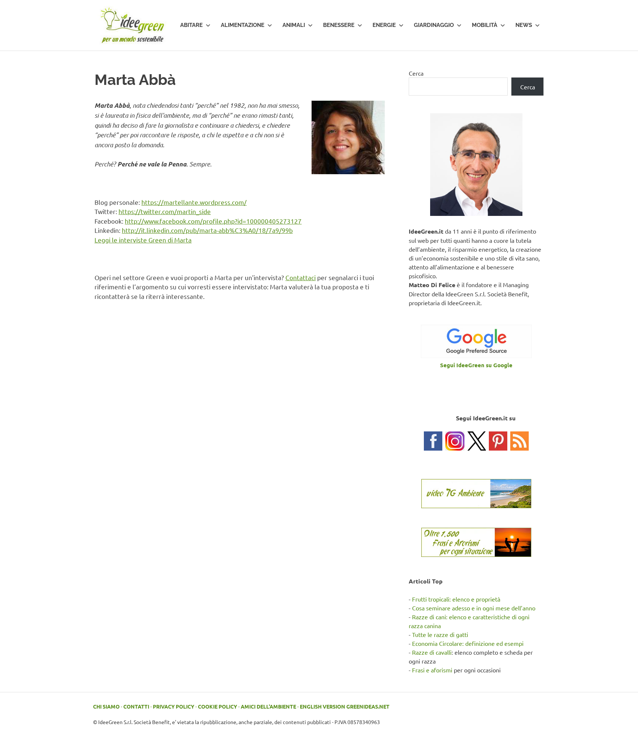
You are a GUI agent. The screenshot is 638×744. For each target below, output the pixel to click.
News (523, 25)
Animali (293, 25)
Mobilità (484, 25)
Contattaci (300, 277)
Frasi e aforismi (432, 670)
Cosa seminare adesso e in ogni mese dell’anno (473, 608)
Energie (384, 25)
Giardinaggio (434, 25)
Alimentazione (242, 25)
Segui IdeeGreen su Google (476, 365)
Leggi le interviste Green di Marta (143, 240)
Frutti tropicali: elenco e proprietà (456, 599)
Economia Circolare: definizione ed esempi (468, 643)
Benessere (338, 25)
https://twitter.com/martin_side (165, 211)
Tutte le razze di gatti (440, 634)
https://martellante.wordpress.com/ (194, 202)
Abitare (191, 25)
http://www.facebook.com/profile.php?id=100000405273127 (213, 221)
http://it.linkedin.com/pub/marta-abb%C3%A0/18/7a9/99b (207, 230)
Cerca (416, 73)
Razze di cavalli (432, 652)
